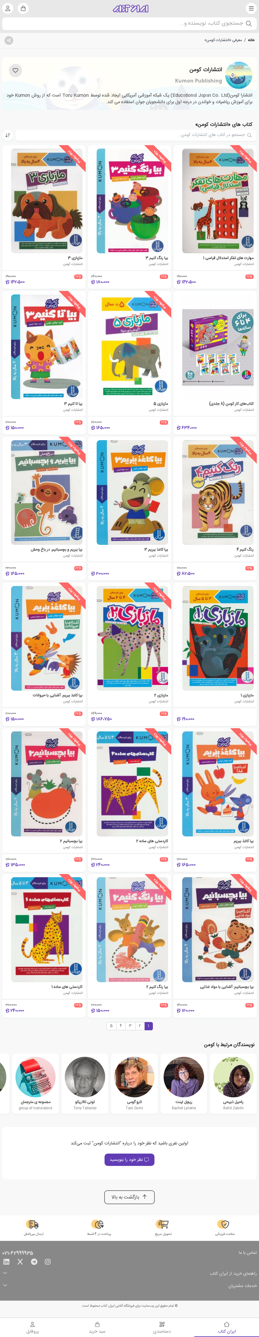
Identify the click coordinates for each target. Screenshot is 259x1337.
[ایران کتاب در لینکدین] (6, 1263)
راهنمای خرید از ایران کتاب (233, 1274)
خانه (251, 40)
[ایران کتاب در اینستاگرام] (48, 1263)
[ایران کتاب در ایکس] (20, 1263)
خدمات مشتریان (242, 1286)
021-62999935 (17, 1253)
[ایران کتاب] (130, 8)
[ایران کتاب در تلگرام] (34, 1263)
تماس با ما (248, 1253)
